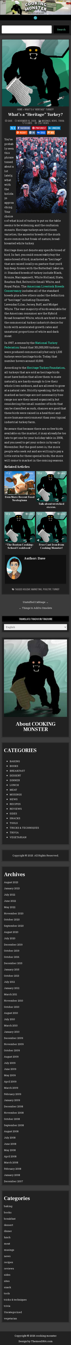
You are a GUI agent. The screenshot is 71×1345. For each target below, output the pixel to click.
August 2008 (11, 1131)
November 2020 (13, 913)
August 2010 (11, 1013)
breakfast (17, 770)
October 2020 (12, 919)
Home (19, 109)
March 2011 (10, 994)
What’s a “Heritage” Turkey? (35, 114)
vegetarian (18, 837)
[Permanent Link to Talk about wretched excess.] (51, 486)
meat (13, 789)
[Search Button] (35, 18)
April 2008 (10, 1156)
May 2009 (10, 1075)
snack (7, 1287)
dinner (15, 780)
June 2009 (10, 1069)
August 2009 (11, 1056)
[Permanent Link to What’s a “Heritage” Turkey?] (35, 73)
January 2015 (11, 969)
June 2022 (10, 901)
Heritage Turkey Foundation (46, 367)
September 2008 (14, 1125)
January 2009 (12, 1100)
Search (61, 29)
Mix (52, 132)
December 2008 (13, 1106)
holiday (26, 589)
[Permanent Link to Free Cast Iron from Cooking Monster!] (51, 527)
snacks (15, 818)
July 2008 (10, 1137)
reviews (16, 808)
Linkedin (56, 128)
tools (14, 823)
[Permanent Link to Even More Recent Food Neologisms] (19, 483)
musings (46, 120)
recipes (15, 804)
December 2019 (13, 944)
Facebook (25, 128)
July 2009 (10, 1063)
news (54, 120)
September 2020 (14, 925)
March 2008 (11, 1162)
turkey (55, 589)
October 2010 (11, 1007)
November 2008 (14, 1112)
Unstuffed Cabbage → (35, 602)
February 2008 (12, 1168)
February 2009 (12, 1094)
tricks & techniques (24, 827)
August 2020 (11, 932)
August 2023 (11, 882)
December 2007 (13, 1181)
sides (13, 813)
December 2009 (13, 1038)
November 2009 (14, 1044)
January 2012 (11, 988)
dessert (15, 775)
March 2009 (11, 1087)
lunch (14, 785)
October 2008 (12, 1119)
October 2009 (12, 1050)
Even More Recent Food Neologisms (19, 498)
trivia (61, 120)
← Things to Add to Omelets (35, 608)
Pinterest (41, 128)
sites (7, 1281)
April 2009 (10, 1081)
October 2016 (11, 957)
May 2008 (10, 1150)
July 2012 (9, 981)
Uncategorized (13, 1312)
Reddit (23, 132)
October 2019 (11, 950)
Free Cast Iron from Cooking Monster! (51, 546)
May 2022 (9, 907)
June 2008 (10, 1144)
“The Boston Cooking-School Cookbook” (19, 546)
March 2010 (11, 1025)
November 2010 (13, 1000)
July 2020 (9, 938)
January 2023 (12, 888)
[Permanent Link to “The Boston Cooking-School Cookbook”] (19, 527)
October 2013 (11, 975)
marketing (36, 589)
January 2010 (12, 1031)
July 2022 (9, 894)
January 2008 (12, 1175)
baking (15, 761)
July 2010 (9, 1019)
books (14, 766)
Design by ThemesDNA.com (36, 1341)
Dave (10, 121)
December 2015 (13, 963)
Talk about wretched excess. (51, 505)
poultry (47, 589)
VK (33, 132)
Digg (43, 132)
